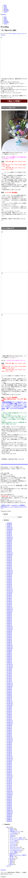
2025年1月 (9, 535)
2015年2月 (9, 717)
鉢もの (11, 864)
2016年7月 (9, 691)
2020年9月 (9, 612)
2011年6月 (9, 782)
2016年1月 (9, 700)
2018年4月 (9, 658)
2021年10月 (10, 592)
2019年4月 (9, 639)
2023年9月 (9, 556)
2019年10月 (10, 629)
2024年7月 (9, 543)
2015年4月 (9, 714)
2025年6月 (9, 534)
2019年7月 (9, 634)
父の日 (11, 861)
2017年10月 (10, 667)
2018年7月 (9, 653)
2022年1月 (9, 587)
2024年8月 (9, 541)
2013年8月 (9, 744)
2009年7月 (9, 818)
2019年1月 (9, 643)
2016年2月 (9, 698)
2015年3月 (9, 716)
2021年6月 (9, 598)
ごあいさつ (13, 834)
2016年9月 (9, 687)
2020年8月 (9, 614)
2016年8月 (9, 689)
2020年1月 (9, 625)
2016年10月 (10, 686)
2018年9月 (9, 650)
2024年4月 (9, 548)
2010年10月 (10, 794)
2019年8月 (9, 632)
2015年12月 (10, 702)
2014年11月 (10, 722)
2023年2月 (9, 567)
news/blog (14, 33)
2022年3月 (9, 584)
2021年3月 (9, 603)
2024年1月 (9, 551)
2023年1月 (9, 568)
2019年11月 (10, 628)
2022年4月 (9, 582)
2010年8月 (9, 797)
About (5, 6)
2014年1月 (9, 736)
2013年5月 (9, 749)
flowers (11, 828)
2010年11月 (10, 793)
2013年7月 (9, 745)
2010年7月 (9, 799)
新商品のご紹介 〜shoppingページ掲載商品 (13, 505)
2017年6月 (9, 673)
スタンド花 (13, 845)
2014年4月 (9, 731)
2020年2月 (9, 623)
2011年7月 (9, 780)
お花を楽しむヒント (15, 831)
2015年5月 (9, 713)
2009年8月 (9, 816)
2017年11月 (10, 665)
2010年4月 (9, 804)
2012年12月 (10, 756)
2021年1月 (9, 606)
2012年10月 (10, 760)
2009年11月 (10, 811)
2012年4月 (9, 769)
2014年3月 (9, 733)
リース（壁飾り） (14, 852)
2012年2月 (9, 772)
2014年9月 (9, 725)
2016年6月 (9, 692)
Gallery (5, 7)
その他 (11, 836)
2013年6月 (9, 747)
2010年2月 (9, 807)
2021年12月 (10, 589)
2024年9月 (9, 540)
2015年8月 (9, 708)
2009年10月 (10, 813)
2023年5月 (9, 562)
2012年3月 (9, 771)
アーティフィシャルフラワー (17, 839)
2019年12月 (10, 626)
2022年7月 (9, 578)
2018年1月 (9, 662)
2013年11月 (10, 739)
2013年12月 (10, 738)
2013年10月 (10, 741)
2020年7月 (9, 615)
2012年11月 (10, 758)
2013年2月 (9, 753)
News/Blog (6, 10)
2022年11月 (10, 571)
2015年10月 (10, 705)
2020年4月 (9, 620)
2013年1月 (9, 755)
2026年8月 (9, 523)
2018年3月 (9, 659)
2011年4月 (9, 785)
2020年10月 (10, 611)
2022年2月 (9, 585)
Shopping (6, 9)
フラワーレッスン (20, 33)
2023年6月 (9, 560)
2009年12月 (10, 810)
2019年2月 (9, 642)
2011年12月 (10, 775)
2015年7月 (9, 709)
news (8, 866)
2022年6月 (9, 579)
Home (5, 5)
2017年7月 (9, 672)
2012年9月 (9, 761)
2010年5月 (9, 802)
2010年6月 (9, 800)
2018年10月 (10, 648)
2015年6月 (9, 711)
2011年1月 (9, 789)
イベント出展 (13, 841)
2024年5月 (9, 546)
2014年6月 (9, 728)
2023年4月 (9, 563)
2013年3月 (9, 752)
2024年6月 (9, 545)
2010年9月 (9, 796)
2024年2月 (9, 549)
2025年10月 (10, 529)
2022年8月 (9, 576)
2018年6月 (9, 654)
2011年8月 (9, 778)
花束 (11, 863)
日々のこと (13, 858)
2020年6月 (9, 617)
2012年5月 (9, 767)
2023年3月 (9, 565)
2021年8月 (9, 595)
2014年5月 (9, 730)
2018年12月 (10, 645)
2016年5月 (9, 694)
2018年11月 (10, 647)
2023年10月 (10, 554)
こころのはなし (14, 833)
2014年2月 (9, 734)
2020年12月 (10, 607)
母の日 (11, 859)
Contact (5, 11)
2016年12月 (10, 683)
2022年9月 (9, 574)
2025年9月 (9, 530)
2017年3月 (9, 678)
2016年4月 (9, 695)
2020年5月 (9, 618)
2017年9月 (9, 669)
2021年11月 (10, 590)
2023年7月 (9, 559)
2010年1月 (9, 808)
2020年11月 (10, 609)
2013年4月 (9, 750)
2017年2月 (9, 680)
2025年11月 (10, 527)
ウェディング (13, 842)
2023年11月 (10, 552)
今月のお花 (13, 853)
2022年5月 (9, 581)
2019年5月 (9, 637)
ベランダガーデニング (16, 850)
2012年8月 (9, 763)
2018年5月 (9, 656)
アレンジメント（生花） (16, 837)
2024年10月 (10, 538)
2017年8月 (9, 670)
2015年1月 (9, 719)
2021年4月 (9, 601)
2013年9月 (9, 742)
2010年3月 (9, 805)
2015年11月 (10, 703)
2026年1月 (9, 526)
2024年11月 (10, 537)
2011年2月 (9, 788)
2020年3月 (9, 621)
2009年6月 (9, 819)
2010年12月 (10, 791)
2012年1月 (9, 774)
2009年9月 (9, 815)
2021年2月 (9, 604)
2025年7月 (9, 532)
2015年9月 (9, 706)
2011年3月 (9, 786)
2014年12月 (10, 720)
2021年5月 (9, 600)
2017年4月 (9, 676)
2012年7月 (9, 764)
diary (10, 33)
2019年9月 (9, 631)
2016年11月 (10, 684)
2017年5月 (9, 675)
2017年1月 (9, 681)
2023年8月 (9, 557)
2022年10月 (10, 573)
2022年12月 (10, 570)
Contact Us (3, 869)
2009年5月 (9, 821)
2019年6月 (9, 636)
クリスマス (13, 844)
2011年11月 (10, 777)
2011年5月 (9, 783)
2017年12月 (10, 664)
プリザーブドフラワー (16, 848)
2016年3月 (9, 697)
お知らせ (12, 830)
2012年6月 (9, 766)
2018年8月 (9, 651)
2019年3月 (9, 640)
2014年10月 (10, 724)
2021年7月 (9, 596)
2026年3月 (9, 524)
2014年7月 (9, 727)
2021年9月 (9, 593)
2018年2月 (9, 661)
